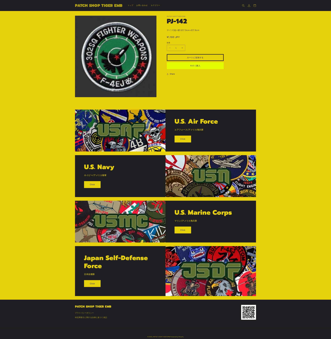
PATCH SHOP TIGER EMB (161, 337)
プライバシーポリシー (84, 313)
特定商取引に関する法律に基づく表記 (91, 317)
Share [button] (172, 74)
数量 (168, 43)
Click (182, 139)
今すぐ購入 (195, 66)
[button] (243, 5)
